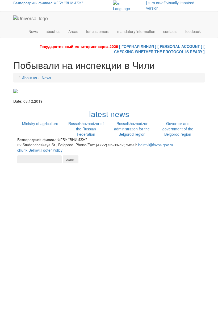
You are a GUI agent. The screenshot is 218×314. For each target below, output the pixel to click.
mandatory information (136, 31)
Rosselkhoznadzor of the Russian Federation (86, 129)
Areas (73, 31)
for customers (97, 31)
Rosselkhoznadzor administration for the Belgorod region (132, 129)
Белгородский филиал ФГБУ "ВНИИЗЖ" (48, 2)
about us (53, 31)
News (33, 31)
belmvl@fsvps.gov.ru (155, 144)
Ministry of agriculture (40, 123)
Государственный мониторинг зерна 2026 (79, 46)
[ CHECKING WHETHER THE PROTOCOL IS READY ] (159, 49)
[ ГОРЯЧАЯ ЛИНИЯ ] (137, 46)
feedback (193, 31)
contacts (170, 31)
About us (29, 77)
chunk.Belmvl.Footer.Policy (39, 150)
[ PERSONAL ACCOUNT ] (179, 46)
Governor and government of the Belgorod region (177, 129)
